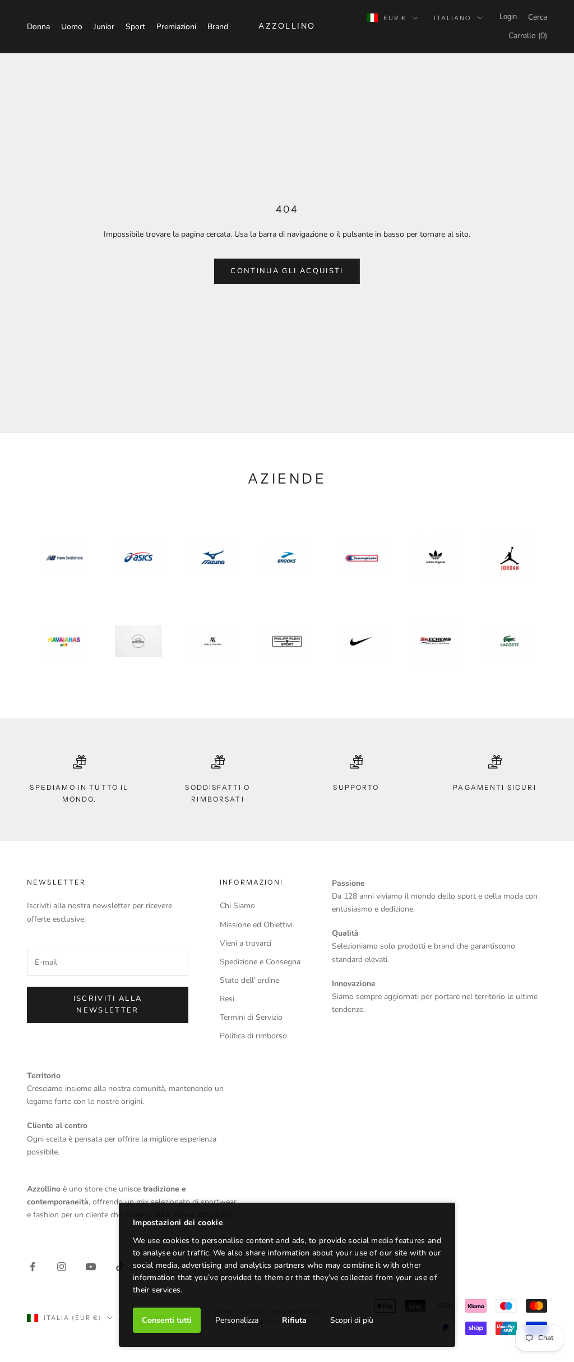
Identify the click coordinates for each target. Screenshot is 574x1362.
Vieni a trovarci (245, 943)
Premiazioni (176, 26)
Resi (227, 998)
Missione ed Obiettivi (256, 924)
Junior (104, 26)
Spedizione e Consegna (260, 961)
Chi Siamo (237, 905)
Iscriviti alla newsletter (107, 1004)
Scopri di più (351, 1320)
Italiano (452, 18)
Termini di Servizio (251, 1017)
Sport (135, 26)
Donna (38, 26)
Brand (217, 26)
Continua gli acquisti (286, 271)
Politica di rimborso (253, 1035)
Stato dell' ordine (249, 980)
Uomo (71, 26)
